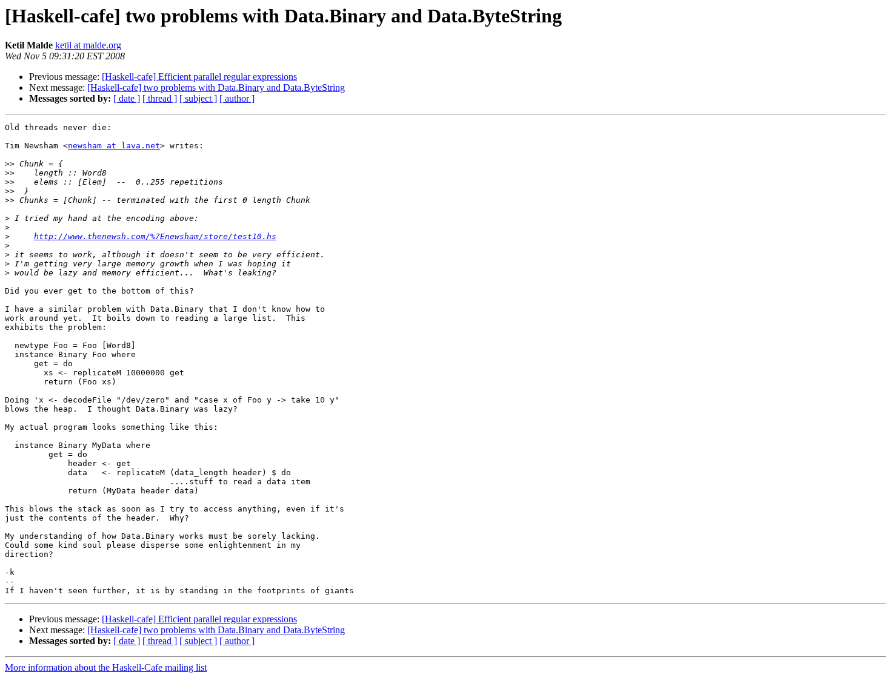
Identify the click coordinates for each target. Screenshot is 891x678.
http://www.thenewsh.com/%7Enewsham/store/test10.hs (155, 236)
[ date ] (126, 98)
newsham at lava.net (114, 145)
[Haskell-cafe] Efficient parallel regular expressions (199, 76)
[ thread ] (159, 98)
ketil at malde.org (88, 45)
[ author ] (237, 98)
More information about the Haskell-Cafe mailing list (106, 667)
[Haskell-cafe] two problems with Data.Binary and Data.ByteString (216, 87)
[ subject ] (198, 98)
